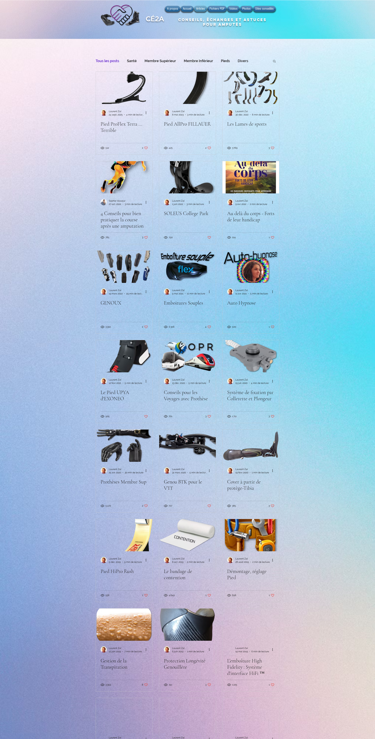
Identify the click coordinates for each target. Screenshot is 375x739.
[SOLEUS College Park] (187, 177)
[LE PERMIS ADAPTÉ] (250, 714)
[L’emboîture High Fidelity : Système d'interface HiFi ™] (250, 625)
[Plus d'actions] (147, 112)
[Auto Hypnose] (250, 267)
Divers (243, 61)
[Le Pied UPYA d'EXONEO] (124, 356)
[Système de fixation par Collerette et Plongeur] (250, 356)
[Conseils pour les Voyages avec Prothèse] (187, 356)
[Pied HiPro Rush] (124, 535)
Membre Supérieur (160, 61)
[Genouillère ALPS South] (187, 714)
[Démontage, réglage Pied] (250, 535)
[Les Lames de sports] (250, 88)
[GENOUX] (124, 267)
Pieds (225, 61)
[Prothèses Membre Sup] (124, 446)
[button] (274, 61)
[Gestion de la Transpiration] (124, 625)
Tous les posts (107, 61)
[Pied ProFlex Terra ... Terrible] (124, 88)
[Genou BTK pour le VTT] (187, 446)
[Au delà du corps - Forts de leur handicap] (250, 177)
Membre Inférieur (198, 61)
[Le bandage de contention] (187, 535)
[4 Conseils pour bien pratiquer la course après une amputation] (124, 177)
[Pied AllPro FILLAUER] (187, 88)
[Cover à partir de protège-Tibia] (250, 446)
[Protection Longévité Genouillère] (187, 625)
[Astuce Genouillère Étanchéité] (124, 714)
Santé (132, 61)
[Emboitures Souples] (187, 267)
